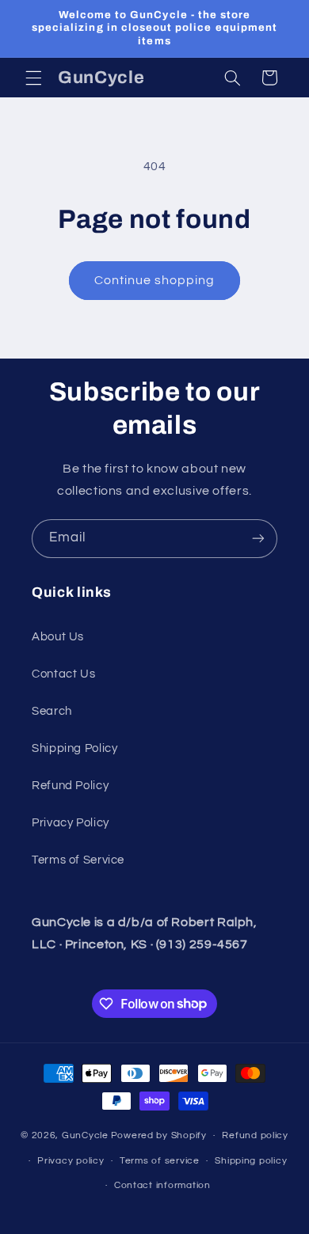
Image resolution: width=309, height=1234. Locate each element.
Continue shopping (155, 280)
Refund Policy (70, 786)
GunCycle (85, 1135)
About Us (58, 637)
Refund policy (255, 1135)
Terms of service (160, 1160)
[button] (33, 77)
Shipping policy (251, 1160)
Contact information (162, 1185)
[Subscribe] (258, 538)
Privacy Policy (70, 823)
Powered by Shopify (159, 1135)
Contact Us (63, 674)
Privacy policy (70, 1160)
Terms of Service (78, 860)
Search (52, 711)
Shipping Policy (74, 748)
